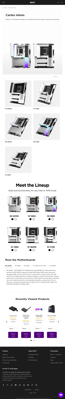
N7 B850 (8, 175)
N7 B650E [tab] (52, 265)
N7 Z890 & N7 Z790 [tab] (39, 265)
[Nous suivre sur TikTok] (20, 385)
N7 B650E (8, 108)
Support (5, 354)
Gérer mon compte (8, 357)
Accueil (5, 7)
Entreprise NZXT (33, 354)
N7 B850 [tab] (18, 265)
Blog (51, 360)
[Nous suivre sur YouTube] (15, 385)
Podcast (52, 357)
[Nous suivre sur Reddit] (24, 385)
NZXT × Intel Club (55, 354)
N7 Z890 (36, 108)
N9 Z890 (36, 142)
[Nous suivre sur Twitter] (7, 385)
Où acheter (6, 362)
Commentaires (32, 360)
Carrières (31, 357)
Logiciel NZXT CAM (56, 362)
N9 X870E (8, 142)
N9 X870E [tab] (8, 265)
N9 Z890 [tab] (27, 265)
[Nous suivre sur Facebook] (3, 385)
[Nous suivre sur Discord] (28, 385)
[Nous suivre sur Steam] (36, 385)
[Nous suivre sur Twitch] (32, 385)
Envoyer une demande (10, 360)
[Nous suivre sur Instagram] (11, 385)
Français (37, 389)
